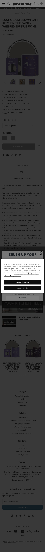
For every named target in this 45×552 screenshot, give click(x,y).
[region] (22, 276)
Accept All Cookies (22, 282)
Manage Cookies (22, 288)
